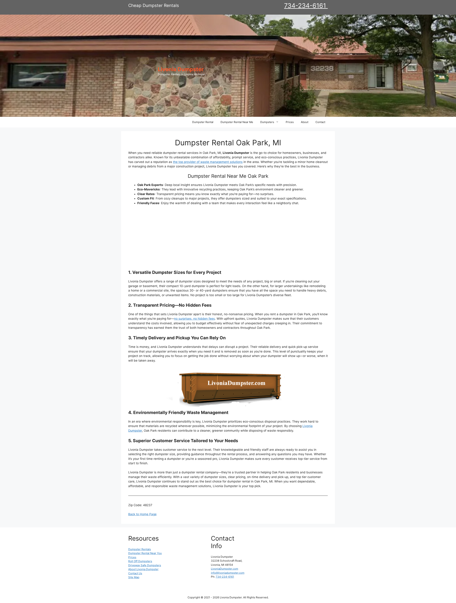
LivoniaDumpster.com (224, 568)
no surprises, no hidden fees (194, 318)
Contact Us (135, 573)
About (304, 122)
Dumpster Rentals (139, 549)
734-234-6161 (306, 5)
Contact (320, 122)
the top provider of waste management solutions (208, 162)
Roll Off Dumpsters (140, 561)
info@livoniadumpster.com (227, 572)
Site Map (133, 577)
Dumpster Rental (202, 122)
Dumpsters (267, 122)
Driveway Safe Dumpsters (144, 565)
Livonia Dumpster (181, 69)
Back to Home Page (142, 514)
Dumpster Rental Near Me (237, 122)
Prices (290, 122)
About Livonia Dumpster (143, 569)
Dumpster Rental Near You (145, 553)
